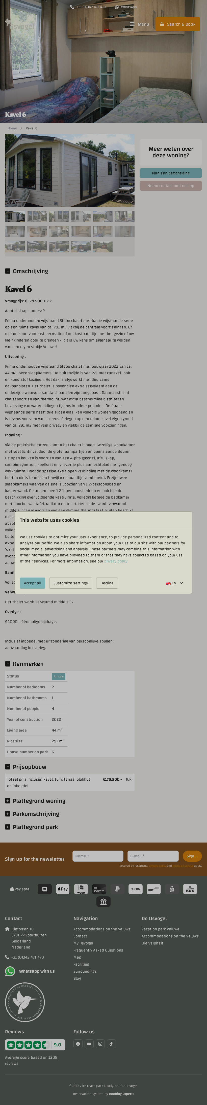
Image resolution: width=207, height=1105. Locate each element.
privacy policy (115, 561)
